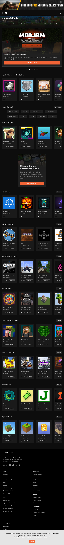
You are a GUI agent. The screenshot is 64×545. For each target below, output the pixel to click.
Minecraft (5, 477)
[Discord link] (13, 465)
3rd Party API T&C (7, 511)
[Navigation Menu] (2, 13)
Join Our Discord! (37, 474)
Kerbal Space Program (8, 488)
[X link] (16, 465)
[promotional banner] (32, 5)
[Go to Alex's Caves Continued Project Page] (26, 206)
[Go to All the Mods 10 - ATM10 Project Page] (9, 367)
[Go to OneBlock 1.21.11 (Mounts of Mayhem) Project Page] (26, 431)
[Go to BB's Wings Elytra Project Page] (44, 271)
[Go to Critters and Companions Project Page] (9, 137)
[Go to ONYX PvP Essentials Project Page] (9, 271)
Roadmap (35, 485)
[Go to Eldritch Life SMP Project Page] (44, 239)
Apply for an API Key (8, 508)
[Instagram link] (4, 465)
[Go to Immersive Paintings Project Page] (44, 89)
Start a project (6, 500)
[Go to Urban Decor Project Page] (9, 89)
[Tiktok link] (7, 465)
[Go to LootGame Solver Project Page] (44, 206)
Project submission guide (9, 503)
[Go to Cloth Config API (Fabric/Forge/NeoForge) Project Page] (26, 399)
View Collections (32, 183)
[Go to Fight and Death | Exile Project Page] (26, 303)
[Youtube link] (10, 465)
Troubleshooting (37, 500)
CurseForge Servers (38, 490)
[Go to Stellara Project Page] (26, 137)
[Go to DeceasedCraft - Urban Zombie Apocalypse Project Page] (26, 367)
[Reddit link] (19, 465)
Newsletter (36, 482)
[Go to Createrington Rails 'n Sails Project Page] (9, 239)
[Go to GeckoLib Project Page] (9, 399)
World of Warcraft (7, 479)
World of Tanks (6, 493)
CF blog (35, 479)
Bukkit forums (36, 488)
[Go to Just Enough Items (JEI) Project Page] (44, 399)
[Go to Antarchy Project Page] (44, 137)
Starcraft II (5, 485)
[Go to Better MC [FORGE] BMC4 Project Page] (44, 367)
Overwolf (35, 509)
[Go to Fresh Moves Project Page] (26, 335)
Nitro (34, 518)
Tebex (34, 515)
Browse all (58, 107)
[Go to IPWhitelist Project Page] (9, 206)
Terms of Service (7, 523)
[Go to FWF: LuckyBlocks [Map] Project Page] (9, 303)
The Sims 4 (5, 482)
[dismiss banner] (61, 2)
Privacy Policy (6, 526)
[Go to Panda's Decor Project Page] (26, 89)
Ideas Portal (36, 477)
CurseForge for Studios (39, 512)
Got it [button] (32, 541)
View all (59, 192)
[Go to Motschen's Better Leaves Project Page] (44, 335)
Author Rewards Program (9, 505)
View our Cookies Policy (44, 537)
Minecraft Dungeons (8, 490)
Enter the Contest (32, 62)
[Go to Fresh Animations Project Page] (9, 335)
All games (5, 474)
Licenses (5, 529)
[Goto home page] (6, 13)
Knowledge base (37, 497)
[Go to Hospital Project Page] (44, 303)
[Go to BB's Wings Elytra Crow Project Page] (26, 271)
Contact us (36, 503)
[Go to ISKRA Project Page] (26, 239)
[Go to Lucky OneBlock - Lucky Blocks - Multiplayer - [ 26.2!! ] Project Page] (44, 431)
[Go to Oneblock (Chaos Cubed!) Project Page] (9, 431)
